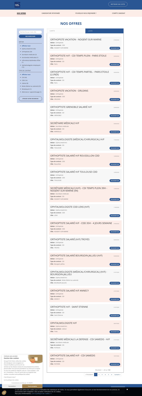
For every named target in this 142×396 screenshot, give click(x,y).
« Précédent (89, 374)
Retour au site (118, 4)
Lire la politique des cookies (11, 380)
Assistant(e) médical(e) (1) (30, 57)
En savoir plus (115, 48)
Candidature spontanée (51, 13)
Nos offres (21, 13)
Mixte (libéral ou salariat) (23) (31, 86)
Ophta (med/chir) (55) (29, 49)
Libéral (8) (25, 83)
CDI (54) (24, 77)
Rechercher (30, 36)
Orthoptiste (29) (27, 52)
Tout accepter (32, 386)
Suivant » (117, 374)
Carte (52, 31)
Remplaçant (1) (26, 89)
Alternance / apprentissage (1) (31, 92)
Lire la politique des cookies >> (42, 393)
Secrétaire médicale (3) (29, 54)
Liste (90, 31)
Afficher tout (26, 46)
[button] (4, 392)
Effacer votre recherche (30, 98)
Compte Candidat (118, 13)
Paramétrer (12, 386)
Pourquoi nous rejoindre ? (85, 13)
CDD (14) (24, 80)
